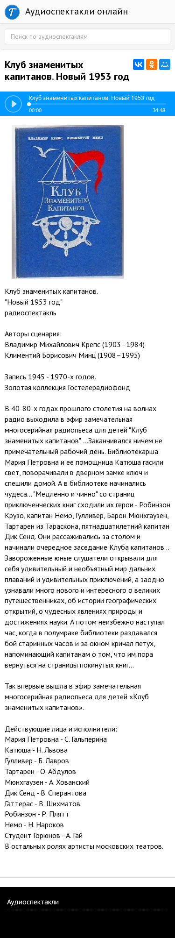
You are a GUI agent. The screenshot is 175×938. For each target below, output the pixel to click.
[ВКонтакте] (138, 64)
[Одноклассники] (151, 64)
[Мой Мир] (164, 64)
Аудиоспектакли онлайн (75, 11)
